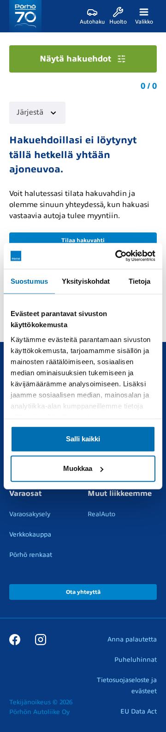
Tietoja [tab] (140, 281)
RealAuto (101, 514)
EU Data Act (138, 711)
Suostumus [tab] (29, 281)
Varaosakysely (29, 514)
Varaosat (25, 493)
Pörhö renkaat (30, 554)
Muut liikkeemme (120, 493)
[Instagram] (40, 639)
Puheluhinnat (135, 659)
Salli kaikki (83, 439)
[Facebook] (14, 639)
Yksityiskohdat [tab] (86, 281)
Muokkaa (77, 468)
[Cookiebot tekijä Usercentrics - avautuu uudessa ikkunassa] (117, 256)
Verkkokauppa (30, 534)
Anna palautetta (132, 639)
